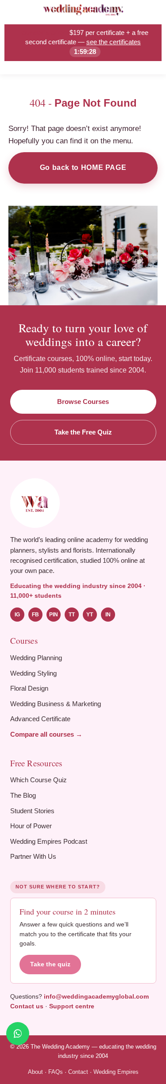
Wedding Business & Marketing (55, 703)
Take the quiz (50, 964)
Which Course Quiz (38, 780)
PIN (53, 614)
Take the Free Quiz (83, 432)
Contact (78, 1072)
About (35, 1072)
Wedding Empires (116, 1072)
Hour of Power (31, 826)
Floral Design (29, 688)
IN (108, 614)
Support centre (71, 1006)
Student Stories (32, 811)
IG (17, 614)
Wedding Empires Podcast (48, 841)
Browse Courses (83, 401)
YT (89, 614)
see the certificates (113, 42)
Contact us (26, 1006)
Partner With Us (33, 856)
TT (72, 614)
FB (35, 614)
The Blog (23, 795)
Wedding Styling (33, 673)
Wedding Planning (36, 657)
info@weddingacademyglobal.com (96, 996)
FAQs (55, 1072)
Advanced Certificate (40, 719)
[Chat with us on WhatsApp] (17, 1033)
